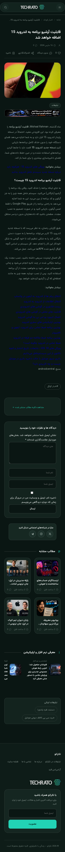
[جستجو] (5, 7)
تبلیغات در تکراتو (53, 762)
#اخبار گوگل (52, 386)
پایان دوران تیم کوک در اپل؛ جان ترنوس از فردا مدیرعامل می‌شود (18, 625)
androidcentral (46, 369)
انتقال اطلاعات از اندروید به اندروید (42, 302)
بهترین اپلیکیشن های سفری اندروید (41, 322)
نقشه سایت (12, 762)
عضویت (32, 824)
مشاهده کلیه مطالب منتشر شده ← (28, 407)
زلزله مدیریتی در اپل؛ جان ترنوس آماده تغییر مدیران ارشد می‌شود (18, 586)
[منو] (59, 7)
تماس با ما (26, 762)
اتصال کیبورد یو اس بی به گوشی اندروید (39, 317)
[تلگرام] (32, 534)
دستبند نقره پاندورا (46, 710)
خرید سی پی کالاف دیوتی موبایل (40, 718)
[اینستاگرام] (41, 534)
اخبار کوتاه (48, 20)
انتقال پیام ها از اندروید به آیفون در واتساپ (37, 296)
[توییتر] (49, 534)
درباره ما (38, 762)
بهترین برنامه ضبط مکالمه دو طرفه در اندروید (37, 338)
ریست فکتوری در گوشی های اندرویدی (40, 307)
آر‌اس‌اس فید (55, 769)
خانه (59, 20)
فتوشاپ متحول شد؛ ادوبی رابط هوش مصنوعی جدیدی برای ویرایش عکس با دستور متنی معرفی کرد (37, 671)
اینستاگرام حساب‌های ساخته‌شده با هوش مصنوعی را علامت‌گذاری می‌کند (47, 586)
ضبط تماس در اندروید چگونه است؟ (42, 343)
